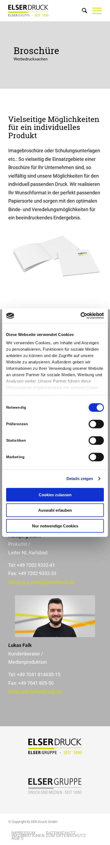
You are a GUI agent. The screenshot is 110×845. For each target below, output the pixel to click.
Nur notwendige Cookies (55, 525)
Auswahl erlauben (55, 510)
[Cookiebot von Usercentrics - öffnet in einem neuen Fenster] (80, 315)
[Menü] (94, 10)
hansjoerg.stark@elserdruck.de (41, 582)
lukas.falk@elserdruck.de (35, 691)
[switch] (96, 424)
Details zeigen (79, 478)
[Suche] (82, 10)
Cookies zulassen (55, 494)
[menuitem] (82, 10)
